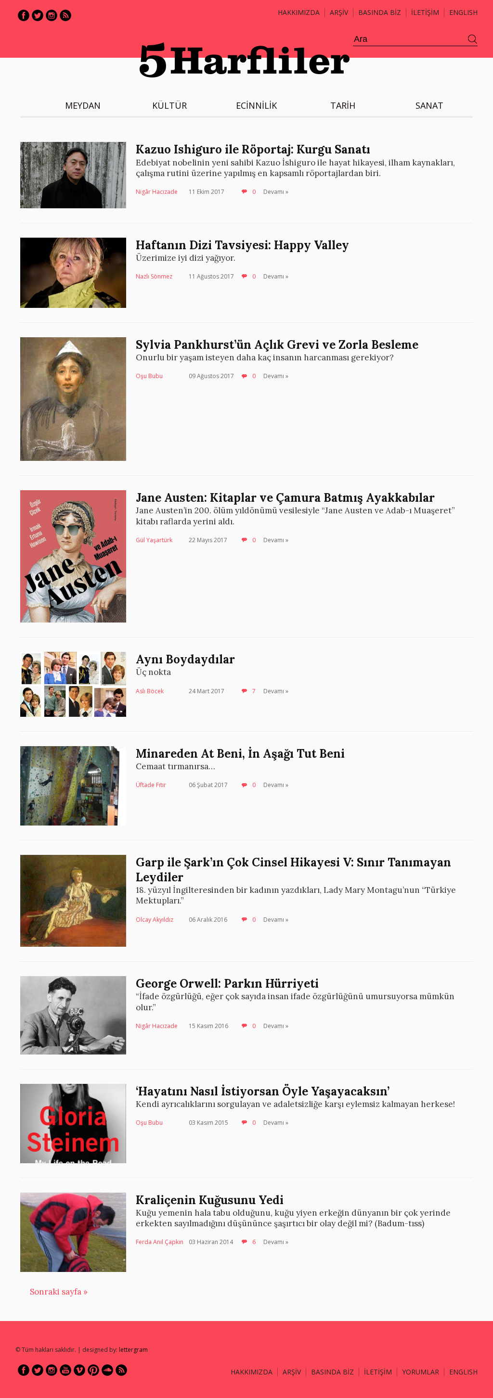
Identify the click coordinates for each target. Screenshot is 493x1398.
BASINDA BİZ (379, 12)
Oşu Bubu (149, 376)
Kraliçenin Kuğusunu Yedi (210, 1200)
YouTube (65, 1370)
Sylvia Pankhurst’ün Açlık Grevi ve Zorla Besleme (277, 344)
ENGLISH (463, 12)
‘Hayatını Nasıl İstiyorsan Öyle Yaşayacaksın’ (262, 1091)
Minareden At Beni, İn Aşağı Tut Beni (240, 753)
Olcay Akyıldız (154, 919)
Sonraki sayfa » (59, 1291)
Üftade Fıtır (151, 785)
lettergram (133, 1350)
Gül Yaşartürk (154, 540)
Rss (65, 15)
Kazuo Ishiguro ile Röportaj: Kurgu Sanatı (253, 149)
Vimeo (79, 1370)
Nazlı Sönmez (154, 276)
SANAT (429, 105)
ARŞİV (339, 12)
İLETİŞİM (425, 12)
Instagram (51, 15)
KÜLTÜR (169, 105)
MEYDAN (83, 105)
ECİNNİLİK (256, 105)
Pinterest (93, 1370)
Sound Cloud (107, 1370)
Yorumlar (420, 1371)
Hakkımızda (299, 12)
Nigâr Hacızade (157, 192)
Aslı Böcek (150, 691)
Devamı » (275, 192)
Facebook (23, 15)
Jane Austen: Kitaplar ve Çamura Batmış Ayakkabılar (285, 497)
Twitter (37, 15)
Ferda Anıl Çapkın (159, 1242)
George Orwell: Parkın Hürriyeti (227, 983)
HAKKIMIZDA (251, 1371)
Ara (473, 39)
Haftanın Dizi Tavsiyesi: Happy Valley (242, 245)
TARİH (342, 105)
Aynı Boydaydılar (185, 659)
